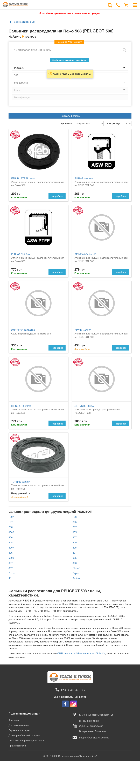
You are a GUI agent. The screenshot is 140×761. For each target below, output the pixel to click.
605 (75, 557)
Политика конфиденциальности (26, 740)
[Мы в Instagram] (73, 704)
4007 (11, 547)
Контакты (14, 720)
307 (75, 537)
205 (75, 522)
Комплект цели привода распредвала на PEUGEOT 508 (97, 409)
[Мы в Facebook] (65, 704)
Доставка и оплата (19, 725)
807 (11, 568)
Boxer (12, 573)
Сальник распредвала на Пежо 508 (31, 331)
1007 (11, 516)
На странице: (113, 123)
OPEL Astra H (64, 653)
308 (11, 542)
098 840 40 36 (73, 689)
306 (11, 537)
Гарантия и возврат (19, 730)
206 (11, 527)
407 (75, 552)
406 (11, 552)
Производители (17, 745)
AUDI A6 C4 (98, 653)
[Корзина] (126, 4)
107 (11, 522)
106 (75, 516)
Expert (76, 573)
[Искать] (124, 50)
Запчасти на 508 (24, 22)
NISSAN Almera (82, 653)
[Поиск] (110, 4)
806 (75, 563)
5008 (11, 557)
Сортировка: (66, 123)
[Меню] (134, 4)
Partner (77, 578)
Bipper (76, 568)
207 (75, 527)
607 (11, 563)
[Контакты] (118, 4)
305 (75, 532)
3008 (11, 532)
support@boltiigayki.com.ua (94, 737)
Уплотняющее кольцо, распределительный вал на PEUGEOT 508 (101, 182)
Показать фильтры (70, 115)
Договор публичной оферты (24, 735)
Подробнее (57, 196)
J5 (10, 578)
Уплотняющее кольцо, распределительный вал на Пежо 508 (37, 182)
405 (75, 547)
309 (75, 542)
